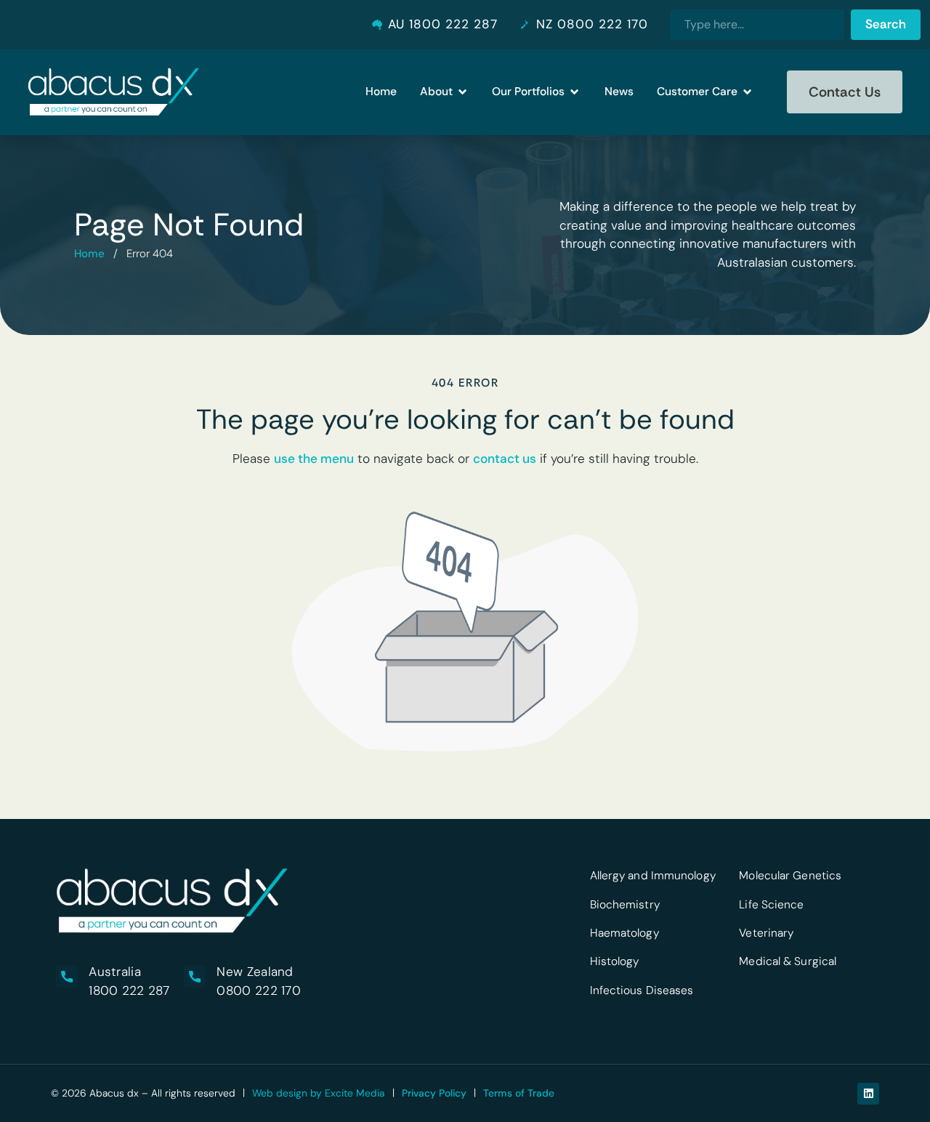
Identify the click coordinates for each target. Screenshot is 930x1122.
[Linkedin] (868, 1094)
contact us (504, 459)
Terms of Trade (518, 1092)
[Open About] (462, 92)
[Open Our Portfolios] (574, 92)
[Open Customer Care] (747, 92)
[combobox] (757, 24)
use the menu (314, 459)
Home (89, 253)
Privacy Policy (434, 1092)
